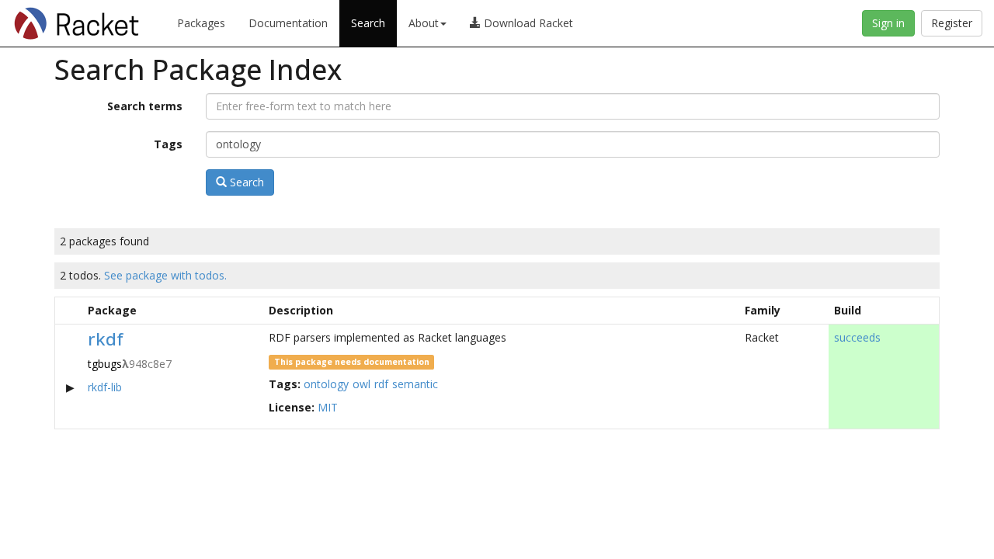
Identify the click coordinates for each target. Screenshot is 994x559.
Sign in (888, 23)
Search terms (144, 106)
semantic (415, 384)
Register (951, 23)
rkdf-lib (105, 387)
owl (361, 384)
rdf (381, 384)
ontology (326, 384)
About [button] (423, 23)
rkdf (105, 339)
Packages (201, 23)
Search (368, 23)
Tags (168, 144)
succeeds (857, 337)
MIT (328, 407)
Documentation (288, 23)
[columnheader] (68, 310)
